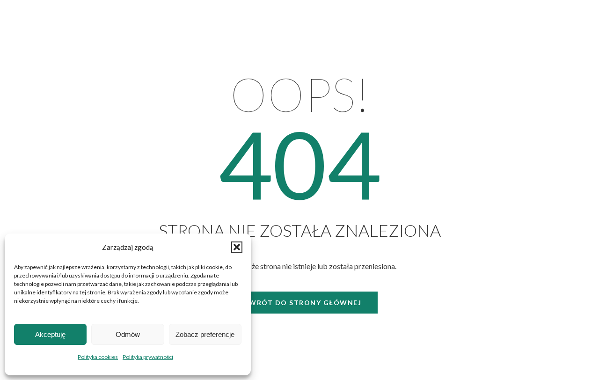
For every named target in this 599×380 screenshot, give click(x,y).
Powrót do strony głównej (299, 303)
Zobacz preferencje (204, 334)
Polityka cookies (98, 356)
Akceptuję (50, 334)
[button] (236, 247)
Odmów (128, 334)
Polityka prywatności (148, 356)
